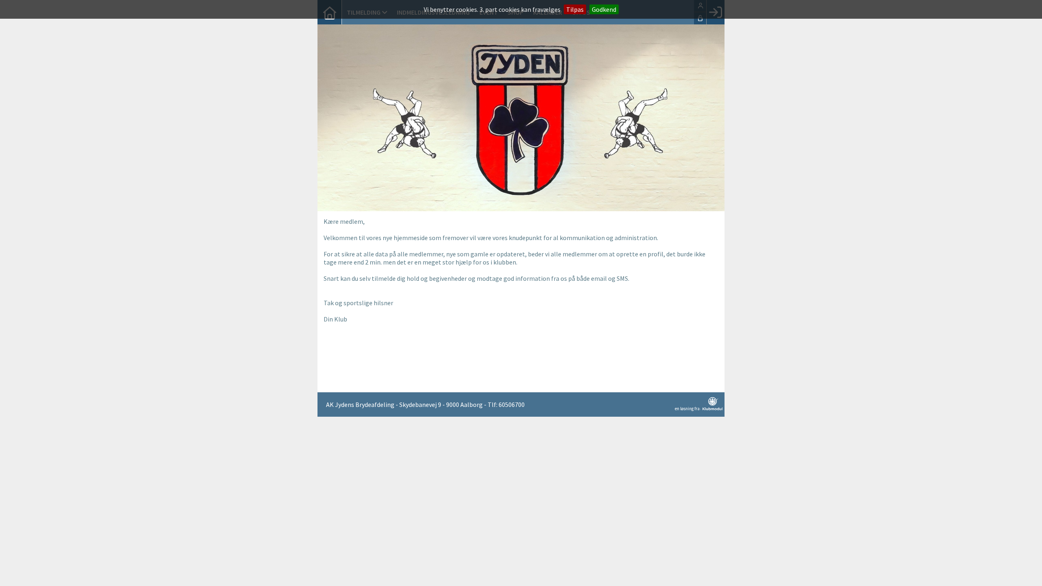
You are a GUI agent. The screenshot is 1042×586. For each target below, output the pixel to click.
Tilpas (575, 9)
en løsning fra (688, 408)
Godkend (604, 9)
